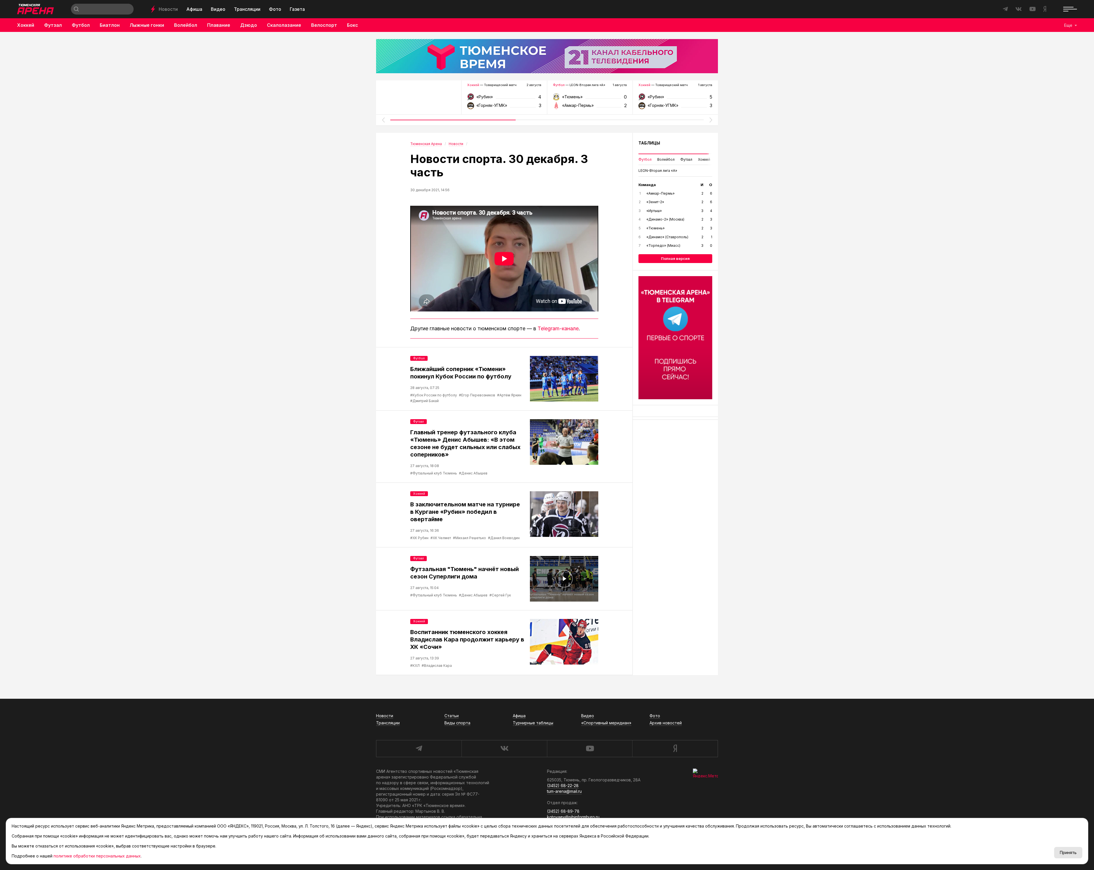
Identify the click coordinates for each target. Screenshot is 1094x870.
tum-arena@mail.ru (564, 791)
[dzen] (675, 748)
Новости (168, 9)
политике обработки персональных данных (97, 855)
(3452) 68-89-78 (563, 811)
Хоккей (25, 25)
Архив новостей (666, 722)
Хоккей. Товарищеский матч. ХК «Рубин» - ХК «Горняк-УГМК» (504, 98)
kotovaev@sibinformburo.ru (573, 816)
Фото (275, 9)
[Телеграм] (675, 337)
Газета (297, 9)
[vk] (504, 748)
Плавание (218, 25)
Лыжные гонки (147, 25)
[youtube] (589, 748)
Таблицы (649, 142)
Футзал (53, 25)
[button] (383, 120)
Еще (1068, 25)
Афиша (194, 9)
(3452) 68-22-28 (563, 785)
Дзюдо (248, 25)
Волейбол (185, 25)
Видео (218, 9)
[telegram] (419, 748)
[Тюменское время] (547, 56)
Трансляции (247, 9)
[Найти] (76, 9)
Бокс (352, 25)
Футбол (81, 25)
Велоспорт (324, 25)
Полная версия (675, 258)
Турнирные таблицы (533, 722)
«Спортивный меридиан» (606, 722)
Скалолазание (284, 25)
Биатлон (110, 25)
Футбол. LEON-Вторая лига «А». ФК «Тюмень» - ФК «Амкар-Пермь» (590, 98)
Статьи (451, 715)
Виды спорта (457, 722)
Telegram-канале (558, 328)
